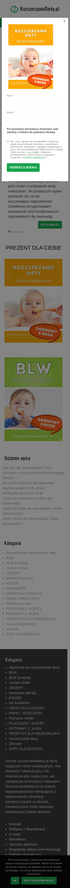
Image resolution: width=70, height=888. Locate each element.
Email (10, 112)
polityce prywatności (35, 157)
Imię (10, 95)
